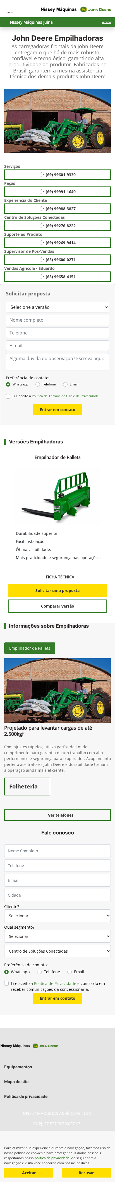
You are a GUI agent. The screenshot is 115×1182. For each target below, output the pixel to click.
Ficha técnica (61, 576)
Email (74, 384)
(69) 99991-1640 (61, 191)
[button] (9, 123)
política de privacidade (52, 1158)
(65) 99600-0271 (61, 259)
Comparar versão (57, 606)
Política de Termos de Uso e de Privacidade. (66, 396)
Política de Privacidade (55, 983)
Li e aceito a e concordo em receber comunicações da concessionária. (58, 986)
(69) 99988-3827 (61, 208)
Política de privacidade (25, 1096)
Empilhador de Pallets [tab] (29, 648)
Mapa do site (16, 1081)
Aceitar (29, 1172)
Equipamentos (18, 1066)
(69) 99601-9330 (61, 174)
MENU (9, 12)
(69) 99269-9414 (61, 242)
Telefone (49, 384)
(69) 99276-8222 (61, 225)
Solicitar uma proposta (57, 590)
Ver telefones (60, 815)
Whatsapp (20, 384)
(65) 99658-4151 (61, 276)
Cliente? (11, 906)
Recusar (86, 1172)
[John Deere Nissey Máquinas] (76, 9)
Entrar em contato (57, 409)
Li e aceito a (56, 396)
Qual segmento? (19, 927)
